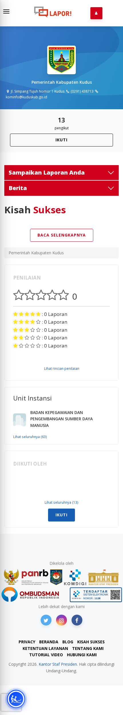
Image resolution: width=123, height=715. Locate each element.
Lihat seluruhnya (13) (61, 502)
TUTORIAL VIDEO (46, 654)
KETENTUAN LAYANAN (45, 648)
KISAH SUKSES (91, 641)
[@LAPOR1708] (46, 620)
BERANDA (48, 641)
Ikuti (61, 139)
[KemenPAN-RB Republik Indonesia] (26, 577)
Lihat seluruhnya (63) (30, 436)
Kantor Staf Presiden (58, 664)
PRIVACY (27, 641)
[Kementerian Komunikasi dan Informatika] (75, 577)
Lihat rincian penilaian (61, 368)
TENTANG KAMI (88, 648)
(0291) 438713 (81, 91)
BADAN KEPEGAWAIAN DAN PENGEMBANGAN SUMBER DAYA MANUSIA (61, 419)
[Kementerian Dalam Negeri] (56, 577)
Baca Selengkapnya (61, 235)
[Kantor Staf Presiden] (103, 577)
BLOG (67, 641)
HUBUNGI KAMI (82, 654)
